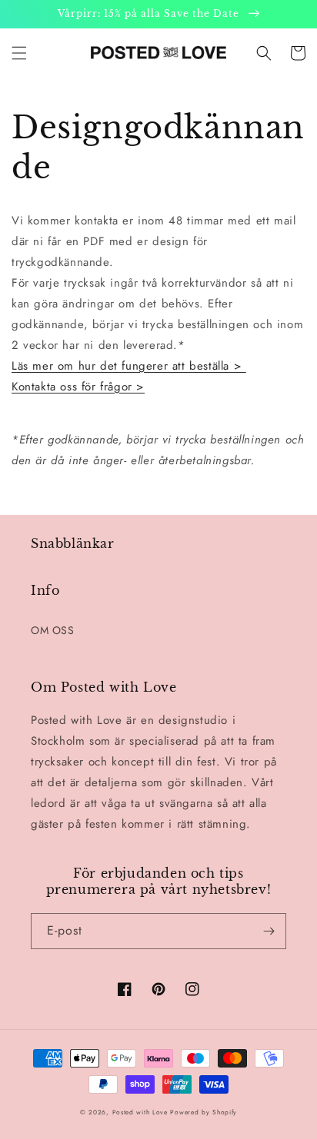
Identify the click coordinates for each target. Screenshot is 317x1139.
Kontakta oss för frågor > (78, 386)
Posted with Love (140, 1112)
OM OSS (53, 630)
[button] (19, 53)
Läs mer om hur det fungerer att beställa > (129, 365)
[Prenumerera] (268, 931)
